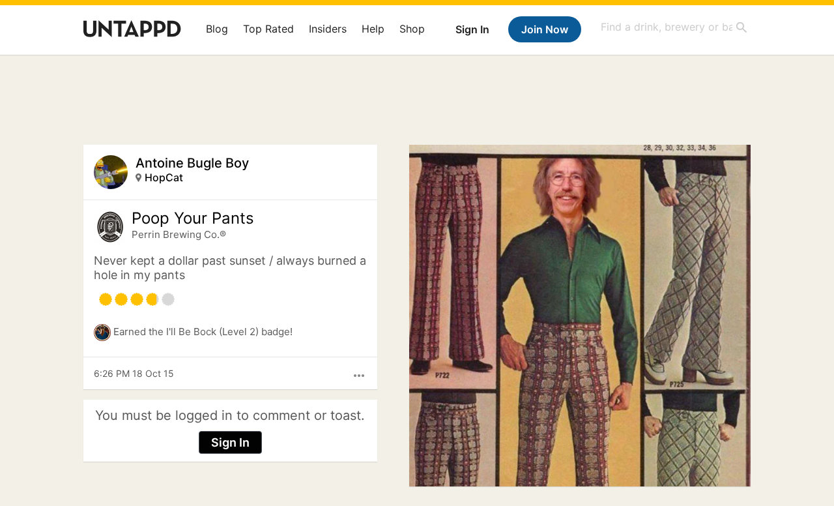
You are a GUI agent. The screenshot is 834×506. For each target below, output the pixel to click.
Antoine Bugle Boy (192, 163)
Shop (412, 28)
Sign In (472, 29)
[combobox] (674, 27)
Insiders (328, 28)
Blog (217, 28)
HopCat (164, 177)
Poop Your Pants (193, 218)
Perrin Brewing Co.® (179, 234)
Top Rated (268, 28)
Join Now (544, 29)
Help (373, 28)
